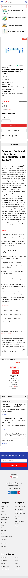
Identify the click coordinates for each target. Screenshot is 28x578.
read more (4, 414)
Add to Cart (16, 372)
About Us (3, 522)
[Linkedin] (12, 135)
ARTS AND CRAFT (20, 509)
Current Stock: (8, 114)
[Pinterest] (16, 135)
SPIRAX (17, 560)
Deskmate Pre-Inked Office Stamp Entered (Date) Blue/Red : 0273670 (14, 378)
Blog (2, 525)
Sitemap (3, 546)
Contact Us (4, 530)
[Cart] (26, 2)
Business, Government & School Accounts (5, 513)
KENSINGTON (5, 566)
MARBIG (3, 558)
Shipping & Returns (6, 536)
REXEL (16, 563)
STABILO (17, 558)
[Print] (6, 135)
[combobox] (14, 6)
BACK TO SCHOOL (20, 506)
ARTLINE (3, 563)
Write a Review (5, 76)
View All (17, 526)
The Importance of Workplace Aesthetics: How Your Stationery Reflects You (13, 420)
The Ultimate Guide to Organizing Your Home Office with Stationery (13, 435)
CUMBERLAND (5, 569)
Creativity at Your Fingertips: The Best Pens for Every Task (13, 406)
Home (3, 528)
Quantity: (4, 117)
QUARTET (17, 566)
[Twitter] (9, 135)
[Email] (2, 135)
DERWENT (4, 560)
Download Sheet (17, 331)
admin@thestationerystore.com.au (14, 482)
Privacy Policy (5, 543)
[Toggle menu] (2, 2)
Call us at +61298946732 (14, 488)
